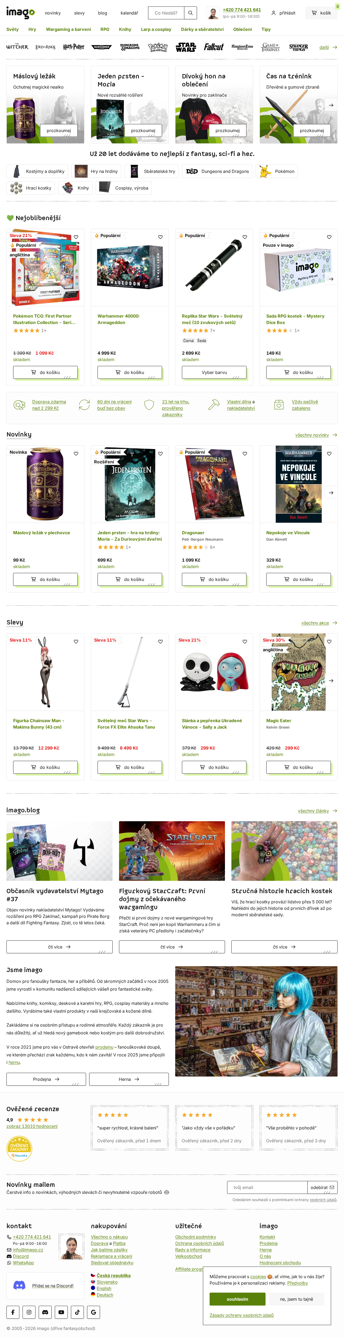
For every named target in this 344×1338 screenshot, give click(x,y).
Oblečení (242, 29)
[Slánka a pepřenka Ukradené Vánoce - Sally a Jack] (214, 707)
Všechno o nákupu (109, 1236)
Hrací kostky (38, 188)
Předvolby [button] (297, 1283)
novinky (53, 13)
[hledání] (190, 12)
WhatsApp (23, 1262)
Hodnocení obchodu (280, 1262)
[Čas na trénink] (299, 105)
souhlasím (237, 1299)
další (324, 47)
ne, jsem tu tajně (296, 1299)
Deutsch (105, 1294)
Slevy (14, 622)
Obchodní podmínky (195, 1236)
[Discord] (45, 1312)
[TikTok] (77, 1312)
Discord (21, 1256)
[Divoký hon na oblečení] (214, 105)
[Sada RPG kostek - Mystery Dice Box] (298, 307)
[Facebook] (12, 1312)
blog (102, 13)
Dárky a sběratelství (202, 29)
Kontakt (267, 1236)
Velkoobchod (188, 1256)
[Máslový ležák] (45, 105)
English (104, 1288)
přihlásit (287, 13)
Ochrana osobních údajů (199, 1243)
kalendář (129, 13)
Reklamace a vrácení (111, 1256)
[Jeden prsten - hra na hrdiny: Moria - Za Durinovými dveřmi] (130, 519)
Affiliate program (192, 1269)
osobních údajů (323, 1200)
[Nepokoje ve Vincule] (298, 519)
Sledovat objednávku (112, 1262)
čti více (55, 947)
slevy (79, 13)
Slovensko (107, 1282)
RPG (105, 29)
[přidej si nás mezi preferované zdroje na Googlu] (93, 1312)
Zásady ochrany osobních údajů (242, 1315)
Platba (119, 1243)
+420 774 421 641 (242, 9)
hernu (14, 1062)
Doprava (99, 1243)
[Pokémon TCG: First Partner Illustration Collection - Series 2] (45, 307)
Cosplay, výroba (131, 188)
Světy (12, 29)
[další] (331, 104)
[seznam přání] (76, 237)
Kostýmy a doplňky (45, 171)
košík (329, 11)
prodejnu (104, 1047)
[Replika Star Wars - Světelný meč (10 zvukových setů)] (214, 307)
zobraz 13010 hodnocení (32, 1126)
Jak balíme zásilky (109, 1249)
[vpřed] (331, 278)
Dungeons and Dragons (225, 171)
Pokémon (284, 171)
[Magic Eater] (298, 707)
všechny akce (315, 623)
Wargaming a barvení (68, 29)
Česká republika (114, 1275)
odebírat (319, 1187)
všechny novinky (312, 435)
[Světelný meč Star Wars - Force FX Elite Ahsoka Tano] (130, 707)
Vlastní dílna (239, 401)
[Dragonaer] (214, 519)
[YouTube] (61, 1312)
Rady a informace (192, 1249)
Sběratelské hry (159, 171)
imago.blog (23, 810)
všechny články (313, 810)
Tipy (266, 29)
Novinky (19, 434)
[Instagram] (29, 1312)
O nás (265, 1256)
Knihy (125, 29)
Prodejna (42, 1079)
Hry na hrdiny (104, 171)
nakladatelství (241, 408)
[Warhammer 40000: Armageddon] (130, 307)
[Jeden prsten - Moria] (130, 105)
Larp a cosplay (156, 29)
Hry (32, 29)
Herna (125, 1079)
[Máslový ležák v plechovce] (45, 519)
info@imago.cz (28, 1249)
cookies (258, 1276)
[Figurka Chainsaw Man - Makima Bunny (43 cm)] (45, 707)
